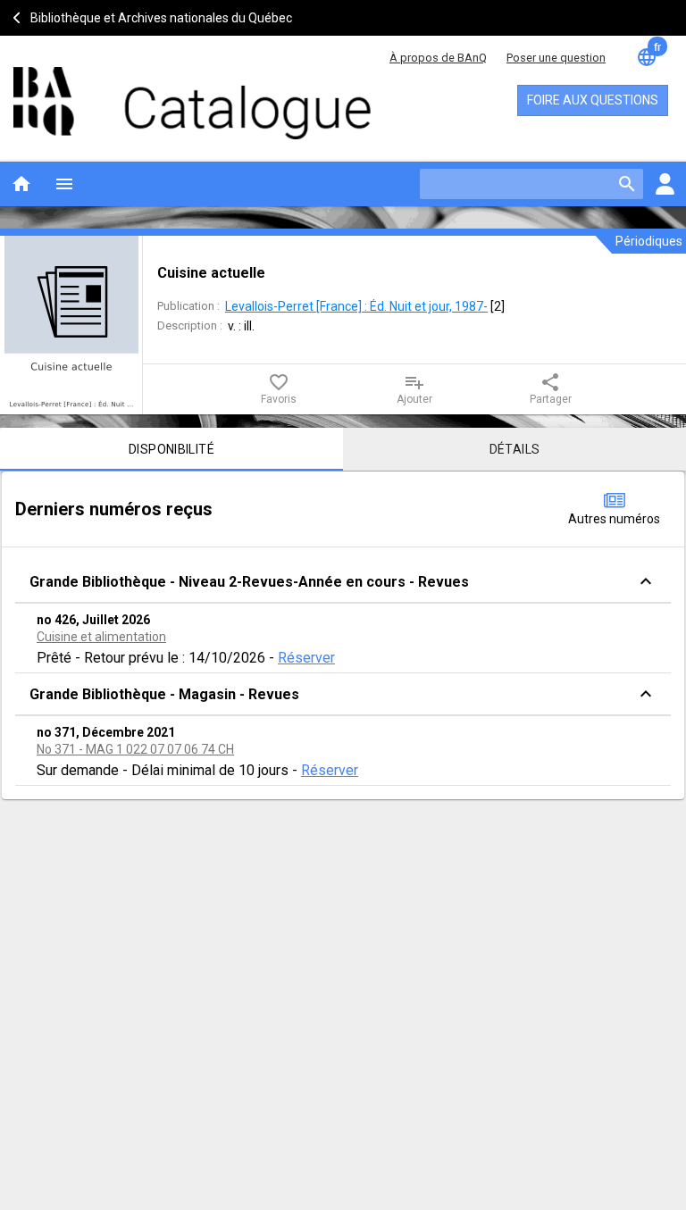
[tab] (171, 449)
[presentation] (71, 325)
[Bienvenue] (169, 94)
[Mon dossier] (664, 184)
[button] (343, 582)
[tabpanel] (343, 635)
